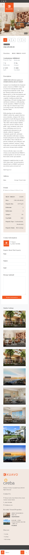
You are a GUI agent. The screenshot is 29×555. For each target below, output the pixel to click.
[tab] (5, 40)
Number (5, 261)
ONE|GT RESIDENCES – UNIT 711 (15, 417)
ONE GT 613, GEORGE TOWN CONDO (16, 456)
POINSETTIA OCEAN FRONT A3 (14, 437)
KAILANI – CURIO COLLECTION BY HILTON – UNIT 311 (18, 522)
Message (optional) (8, 275)
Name (4, 254)
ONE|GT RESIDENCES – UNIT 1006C (15, 398)
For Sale (6, 534)
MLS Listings (6, 44)
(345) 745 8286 (16, 244)
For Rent (6, 536)
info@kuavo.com (8, 505)
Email (4, 268)
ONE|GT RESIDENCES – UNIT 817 (15, 341)
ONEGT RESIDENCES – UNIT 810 (14, 360)
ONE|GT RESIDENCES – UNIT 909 (15, 321)
